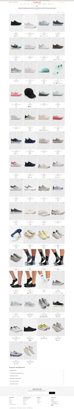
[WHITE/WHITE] (30, 36)
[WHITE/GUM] (29, 36)
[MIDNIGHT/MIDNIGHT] (29, 153)
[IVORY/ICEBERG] (31, 316)
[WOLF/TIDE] (44, 200)
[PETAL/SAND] (58, 340)
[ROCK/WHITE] (56, 36)
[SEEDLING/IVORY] (46, 36)
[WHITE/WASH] (42, 59)
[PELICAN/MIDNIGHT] (29, 130)
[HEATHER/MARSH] (43, 36)
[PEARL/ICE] (17, 36)
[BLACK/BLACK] (41, 130)
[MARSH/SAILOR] (44, 177)
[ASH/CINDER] (54, 59)
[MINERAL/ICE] (60, 59)
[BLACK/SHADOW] (14, 293)
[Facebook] (51, 405)
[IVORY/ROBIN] (57, 177)
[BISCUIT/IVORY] (53, 293)
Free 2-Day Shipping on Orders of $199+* (30, 0)
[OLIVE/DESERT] (16, 36)
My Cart (10, 401)
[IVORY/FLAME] (55, 177)
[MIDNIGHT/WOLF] (14, 153)
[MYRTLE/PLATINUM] (41, 36)
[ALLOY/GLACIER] (58, 36)
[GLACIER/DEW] (16, 293)
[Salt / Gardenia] (39, 130)
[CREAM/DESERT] (30, 247)
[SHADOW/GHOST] (16, 224)
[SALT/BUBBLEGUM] (29, 83)
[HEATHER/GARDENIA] (17, 316)
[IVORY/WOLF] (58, 247)
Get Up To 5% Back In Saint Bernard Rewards (43, 0)
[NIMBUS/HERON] (58, 200)
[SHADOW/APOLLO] (46, 316)
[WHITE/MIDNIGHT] (44, 59)
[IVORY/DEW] (44, 36)
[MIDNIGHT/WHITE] (58, 59)
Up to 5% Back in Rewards (13, 404)
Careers (38, 400)
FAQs (24, 401)
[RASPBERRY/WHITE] (46, 130)
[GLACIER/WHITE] (57, 59)
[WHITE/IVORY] (47, 36)
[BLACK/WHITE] (55, 59)
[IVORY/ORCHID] (43, 224)
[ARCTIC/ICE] (59, 293)
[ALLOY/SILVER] (17, 363)
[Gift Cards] (9, 2)
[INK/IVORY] (43, 316)
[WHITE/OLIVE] (16, 340)
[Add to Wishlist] (22, 15)
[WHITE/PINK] (29, 363)
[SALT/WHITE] (30, 153)
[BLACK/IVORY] (30, 224)
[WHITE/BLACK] (58, 153)
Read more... (37, 9)
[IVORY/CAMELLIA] (15, 177)
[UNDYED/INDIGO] (16, 247)
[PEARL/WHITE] (42, 130)
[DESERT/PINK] (58, 83)
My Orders (10, 400)
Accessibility (25, 404)
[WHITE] (31, 106)
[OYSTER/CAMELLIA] (28, 316)
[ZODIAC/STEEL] (30, 83)
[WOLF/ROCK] (61, 59)
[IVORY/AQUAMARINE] (40, 36)
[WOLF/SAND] (16, 316)
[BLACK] (28, 106)
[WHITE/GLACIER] (62, 83)
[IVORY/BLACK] (44, 316)
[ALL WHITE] (16, 363)
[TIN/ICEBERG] (58, 177)
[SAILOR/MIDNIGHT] (31, 177)
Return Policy (25, 400)
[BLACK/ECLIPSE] (56, 83)
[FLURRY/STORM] (53, 83)
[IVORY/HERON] (59, 340)
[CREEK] (44, 83)
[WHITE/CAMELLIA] (58, 130)
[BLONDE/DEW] (55, 293)
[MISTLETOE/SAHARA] (15, 59)
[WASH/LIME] (60, 83)
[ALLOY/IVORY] (40, 316)
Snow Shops (52, 400)
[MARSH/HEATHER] (58, 293)
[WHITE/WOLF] (44, 247)
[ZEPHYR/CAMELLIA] (16, 59)
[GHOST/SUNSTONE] (43, 177)
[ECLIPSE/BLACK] (14, 36)
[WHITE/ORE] (45, 59)
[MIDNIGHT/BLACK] (30, 340)
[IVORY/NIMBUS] (44, 224)
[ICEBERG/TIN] (59, 36)
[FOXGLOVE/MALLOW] (55, 83)
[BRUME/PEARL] (57, 153)
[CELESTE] (43, 83)
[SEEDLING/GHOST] (43, 247)
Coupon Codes (39, 401)
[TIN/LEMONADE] (59, 83)
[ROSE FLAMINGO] (32, 293)
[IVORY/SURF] (58, 106)
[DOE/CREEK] (30, 293)
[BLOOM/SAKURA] (56, 293)
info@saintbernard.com (55, 401)
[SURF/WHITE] (13, 316)
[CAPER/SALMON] (41, 316)
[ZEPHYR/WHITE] (58, 316)
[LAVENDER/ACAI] (56, 340)
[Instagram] (52, 405)
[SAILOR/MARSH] (59, 316)
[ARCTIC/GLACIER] (30, 316)
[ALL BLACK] (29, 340)
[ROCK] (30, 106)
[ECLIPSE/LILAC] (62, 293)
